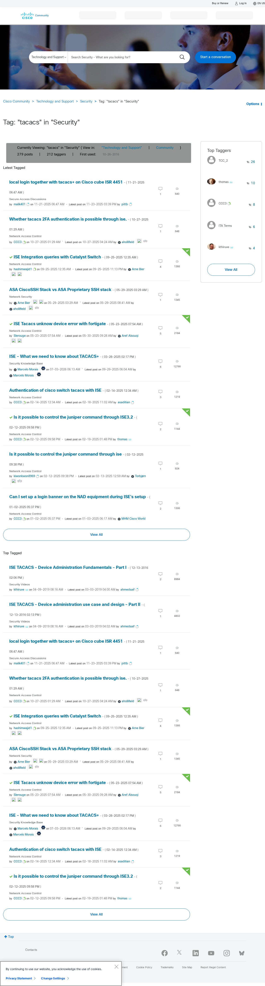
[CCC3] (220, 207)
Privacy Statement (19, 978)
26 (253, 162)
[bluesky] (241, 952)
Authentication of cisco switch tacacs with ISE (73, 391)
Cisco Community (16, 101)
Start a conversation (215, 57)
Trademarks (167, 967)
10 (253, 183)
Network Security (20, 297)
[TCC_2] (219, 165)
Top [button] (11, 936)
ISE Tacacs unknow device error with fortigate (78, 324)
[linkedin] (196, 953)
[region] (61, 973)
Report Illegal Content (213, 967)
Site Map (187, 967)
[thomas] (221, 185)
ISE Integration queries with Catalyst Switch (76, 257)
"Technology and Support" (121, 147)
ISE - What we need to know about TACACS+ (72, 357)
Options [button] (252, 104)
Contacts (31, 950)
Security (86, 101)
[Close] (116, 967)
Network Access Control (25, 236)
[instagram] (227, 953)
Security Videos (19, 584)
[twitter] (180, 953)
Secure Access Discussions (27, 199)
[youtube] (211, 953)
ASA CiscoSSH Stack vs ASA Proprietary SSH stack (78, 290)
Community (164, 147)
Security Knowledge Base (26, 363)
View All (96, 534)
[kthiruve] (221, 250)
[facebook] (164, 953)
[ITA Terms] (221, 230)
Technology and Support (55, 101)
